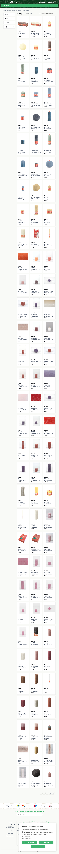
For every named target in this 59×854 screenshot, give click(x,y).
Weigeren (46, 842)
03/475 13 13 (10, 834)
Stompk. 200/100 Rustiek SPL (22, 245)
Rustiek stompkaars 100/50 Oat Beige (49, 199)
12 (31, 758)
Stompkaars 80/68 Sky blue (22, 127)
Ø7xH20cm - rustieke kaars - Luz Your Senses (22, 457)
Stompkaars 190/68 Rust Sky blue (48, 105)
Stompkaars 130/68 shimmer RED (22, 715)
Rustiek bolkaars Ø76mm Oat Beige (36, 199)
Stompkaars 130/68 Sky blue (22, 174)
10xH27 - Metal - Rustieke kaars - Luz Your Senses (49, 761)
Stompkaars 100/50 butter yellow (48, 35)
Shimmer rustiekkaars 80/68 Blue (21, 152)
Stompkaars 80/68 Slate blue (35, 174)
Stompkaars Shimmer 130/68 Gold (35, 761)
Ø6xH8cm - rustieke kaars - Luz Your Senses (35, 316)
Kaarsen (19, 10)
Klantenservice (36, 822)
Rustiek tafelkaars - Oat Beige (48, 246)
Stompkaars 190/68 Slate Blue (36, 151)
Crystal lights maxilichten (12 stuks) (22, 550)
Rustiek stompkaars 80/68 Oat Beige (22, 222)
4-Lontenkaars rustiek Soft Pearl (36, 34)
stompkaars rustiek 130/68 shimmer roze (48, 644)
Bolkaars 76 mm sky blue (48, 174)
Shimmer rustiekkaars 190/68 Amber (48, 715)
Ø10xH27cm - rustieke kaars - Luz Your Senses (49, 480)
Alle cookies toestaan (29, 842)
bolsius (19, 31)
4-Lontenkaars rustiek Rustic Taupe (22, 35)
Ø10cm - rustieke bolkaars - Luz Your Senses (22, 316)
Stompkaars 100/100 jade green (21, 105)
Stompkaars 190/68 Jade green (47, 152)
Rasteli (19, 266)
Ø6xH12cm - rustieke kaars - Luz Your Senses (22, 363)
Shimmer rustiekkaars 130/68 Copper (22, 691)
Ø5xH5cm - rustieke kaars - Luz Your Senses (35, 433)
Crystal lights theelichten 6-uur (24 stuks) (36, 550)
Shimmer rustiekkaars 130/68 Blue (34, 81)
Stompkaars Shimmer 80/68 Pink (48, 785)
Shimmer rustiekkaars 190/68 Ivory (34, 527)
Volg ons (49, 822)
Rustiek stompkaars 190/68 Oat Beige (36, 222)
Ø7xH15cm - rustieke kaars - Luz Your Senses (49, 550)
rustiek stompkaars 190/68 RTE (47, 58)
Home (4, 10)
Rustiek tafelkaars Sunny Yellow (22, 527)
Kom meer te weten (26, 838)
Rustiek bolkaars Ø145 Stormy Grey (36, 784)
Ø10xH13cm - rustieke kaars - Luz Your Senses (35, 457)
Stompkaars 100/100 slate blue (49, 80)
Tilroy (38, 851)
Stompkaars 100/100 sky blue (35, 104)
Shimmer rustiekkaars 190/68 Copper (35, 691)
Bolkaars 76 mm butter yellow (22, 57)
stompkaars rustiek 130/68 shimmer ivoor (22, 668)
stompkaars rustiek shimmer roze (35, 668)
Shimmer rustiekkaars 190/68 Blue (47, 128)
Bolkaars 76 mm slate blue (35, 127)
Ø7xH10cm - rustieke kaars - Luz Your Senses (35, 386)
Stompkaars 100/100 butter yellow (35, 58)
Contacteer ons (10, 836)
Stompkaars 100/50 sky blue (22, 198)
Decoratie (14, 10)
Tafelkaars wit (48, 689)
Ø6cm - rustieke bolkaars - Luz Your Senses (48, 292)
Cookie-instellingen (37, 846)
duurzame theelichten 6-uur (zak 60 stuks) (36, 246)
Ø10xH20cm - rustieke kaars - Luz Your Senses (49, 457)
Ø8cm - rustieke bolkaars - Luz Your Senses (48, 363)
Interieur (9, 10)
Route (9, 830)
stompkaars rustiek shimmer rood (49, 668)
